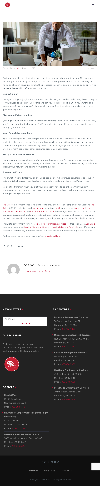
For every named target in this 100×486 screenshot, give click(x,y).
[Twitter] (8, 246)
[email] (25, 319)
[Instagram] (52, 462)
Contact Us (32, 471)
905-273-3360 (68, 346)
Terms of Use (66, 471)
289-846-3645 (18, 446)
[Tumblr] (15, 246)
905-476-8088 (68, 364)
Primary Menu (93, 5)
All (18, 68)
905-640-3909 (68, 399)
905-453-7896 (68, 329)
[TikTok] (58, 462)
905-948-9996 (68, 382)
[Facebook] (4, 246)
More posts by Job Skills (38, 271)
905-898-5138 (18, 407)
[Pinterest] (11, 246)
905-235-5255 (18, 428)
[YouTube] (55, 462)
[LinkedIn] (19, 246)
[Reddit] (22, 246)
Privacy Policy (49, 471)
